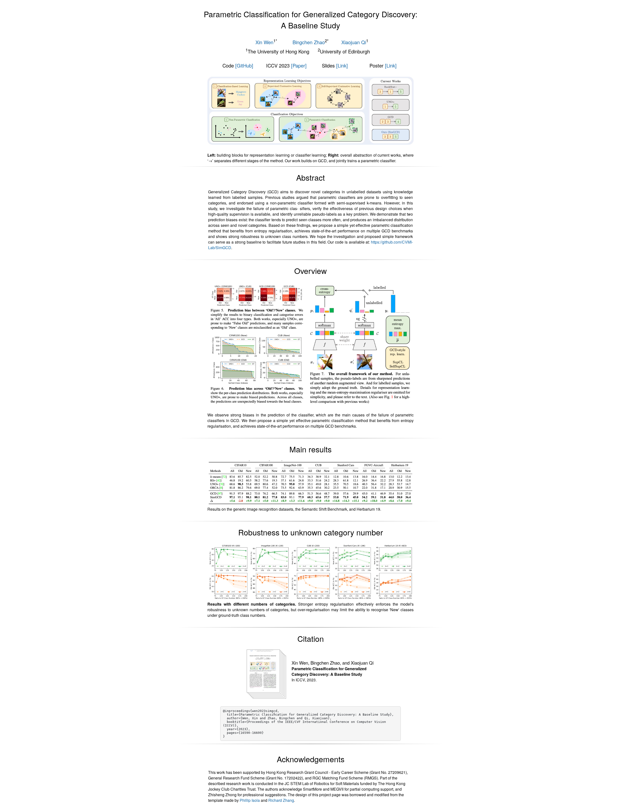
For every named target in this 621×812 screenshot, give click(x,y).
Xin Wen (264, 42)
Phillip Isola (250, 800)
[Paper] (299, 65)
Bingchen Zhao (309, 42)
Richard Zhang (281, 800)
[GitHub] (244, 65)
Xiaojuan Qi (353, 42)
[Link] (342, 65)
